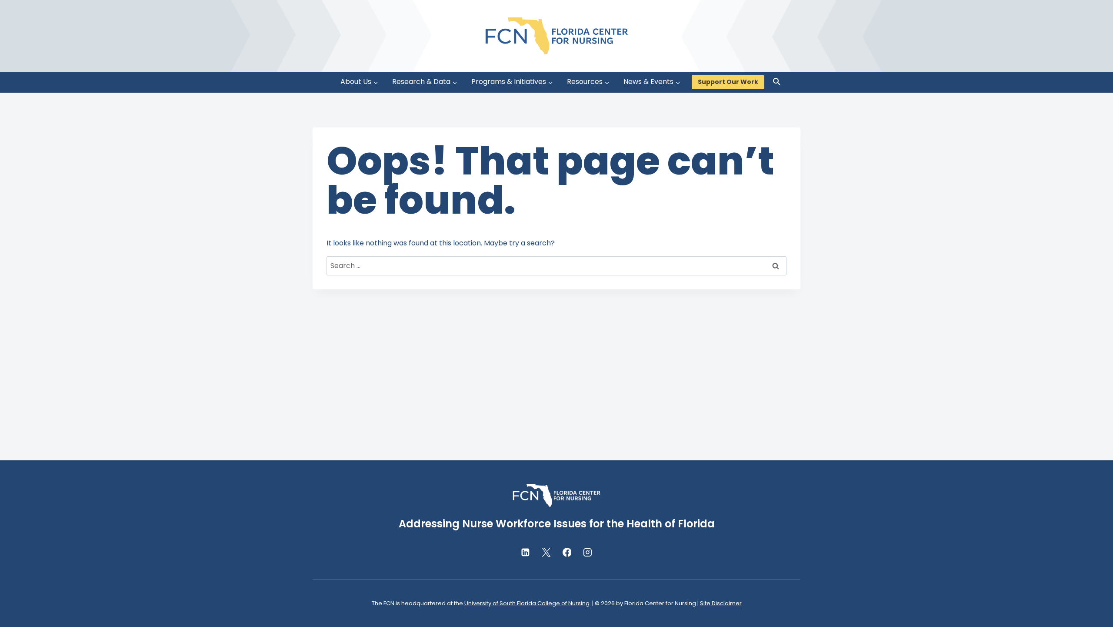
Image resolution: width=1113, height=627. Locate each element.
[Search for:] (556, 266)
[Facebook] (567, 552)
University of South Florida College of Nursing (527, 603)
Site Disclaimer (721, 603)
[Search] (776, 81)
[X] (546, 552)
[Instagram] (588, 552)
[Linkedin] (525, 552)
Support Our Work (728, 81)
